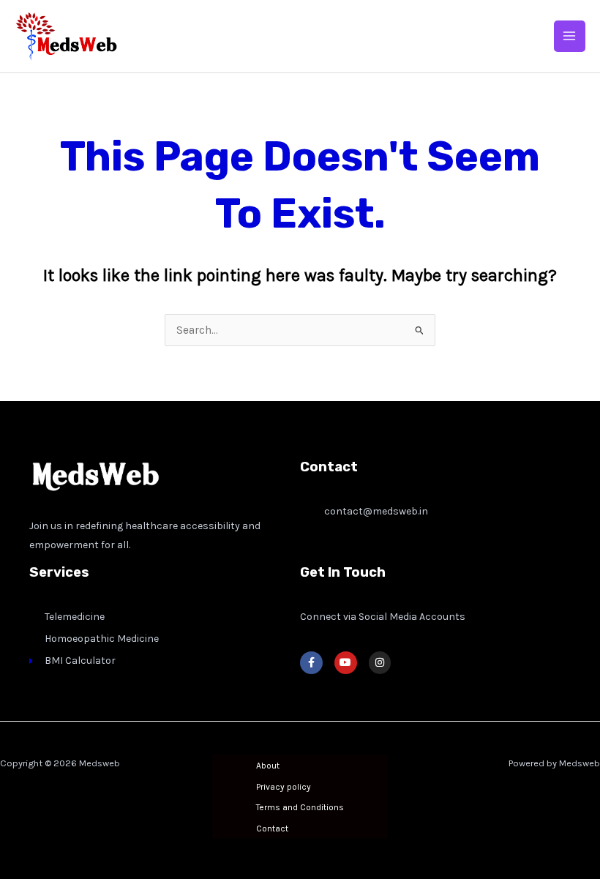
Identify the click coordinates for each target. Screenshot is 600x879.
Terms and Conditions (300, 807)
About (268, 765)
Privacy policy (283, 787)
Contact (272, 828)
